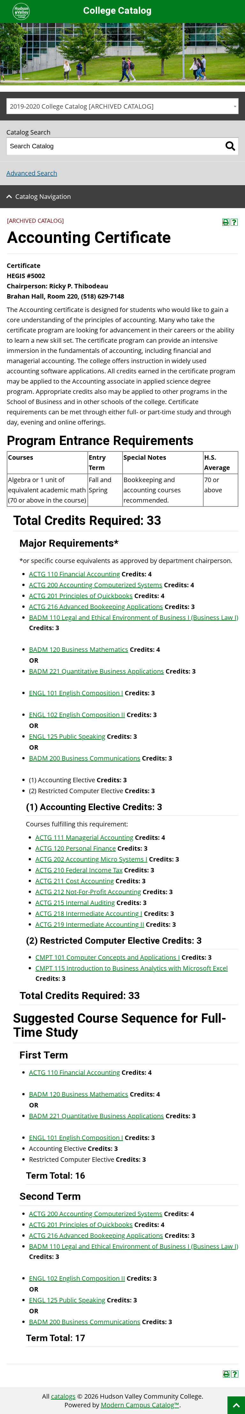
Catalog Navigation (43, 196)
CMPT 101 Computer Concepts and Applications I (107, 957)
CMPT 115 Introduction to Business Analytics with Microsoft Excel (131, 968)
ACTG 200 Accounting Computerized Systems (95, 585)
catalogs (63, 1396)
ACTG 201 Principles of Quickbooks (81, 595)
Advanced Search (31, 173)
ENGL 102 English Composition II (77, 714)
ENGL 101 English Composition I (76, 693)
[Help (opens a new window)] (234, 222)
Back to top (236, 1405)
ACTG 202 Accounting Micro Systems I (91, 859)
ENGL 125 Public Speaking (67, 736)
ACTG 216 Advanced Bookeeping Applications (96, 606)
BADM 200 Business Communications (84, 758)
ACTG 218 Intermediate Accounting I (88, 913)
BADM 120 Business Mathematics (78, 649)
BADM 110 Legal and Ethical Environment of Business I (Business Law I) (133, 617)
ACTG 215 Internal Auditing (75, 902)
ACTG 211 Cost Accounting (74, 881)
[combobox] (122, 106)
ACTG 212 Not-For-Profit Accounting (88, 891)
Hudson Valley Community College (21, 11)
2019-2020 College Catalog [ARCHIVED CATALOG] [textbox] (82, 106)
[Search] (230, 146)
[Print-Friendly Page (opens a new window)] (225, 222)
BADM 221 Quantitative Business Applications (96, 671)
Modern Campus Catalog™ (140, 1405)
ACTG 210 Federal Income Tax (78, 870)
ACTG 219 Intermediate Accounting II (89, 924)
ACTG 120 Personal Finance (75, 848)
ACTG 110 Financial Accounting (74, 574)
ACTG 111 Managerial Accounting (84, 837)
